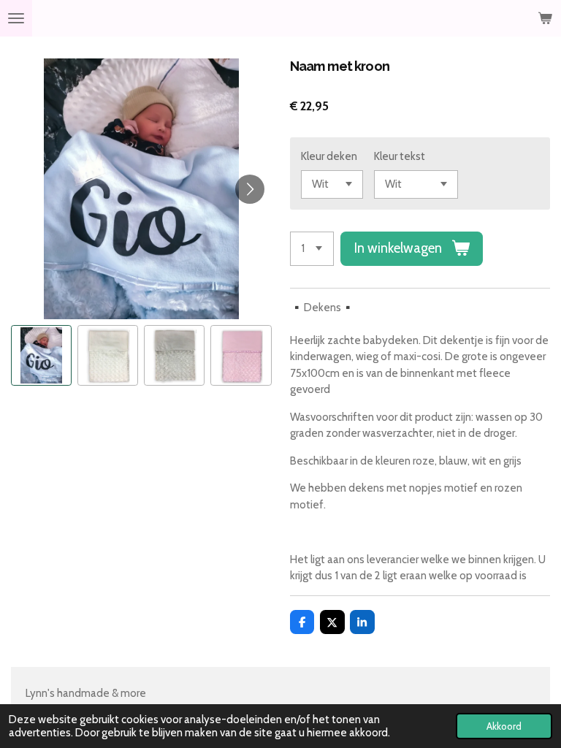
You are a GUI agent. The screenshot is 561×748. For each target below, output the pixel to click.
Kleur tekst (399, 156)
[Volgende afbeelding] (249, 189)
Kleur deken (329, 156)
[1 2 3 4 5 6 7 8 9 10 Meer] (312, 249)
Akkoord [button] (504, 726)
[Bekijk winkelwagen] (545, 18)
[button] (41, 355)
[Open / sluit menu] (16, 18)
